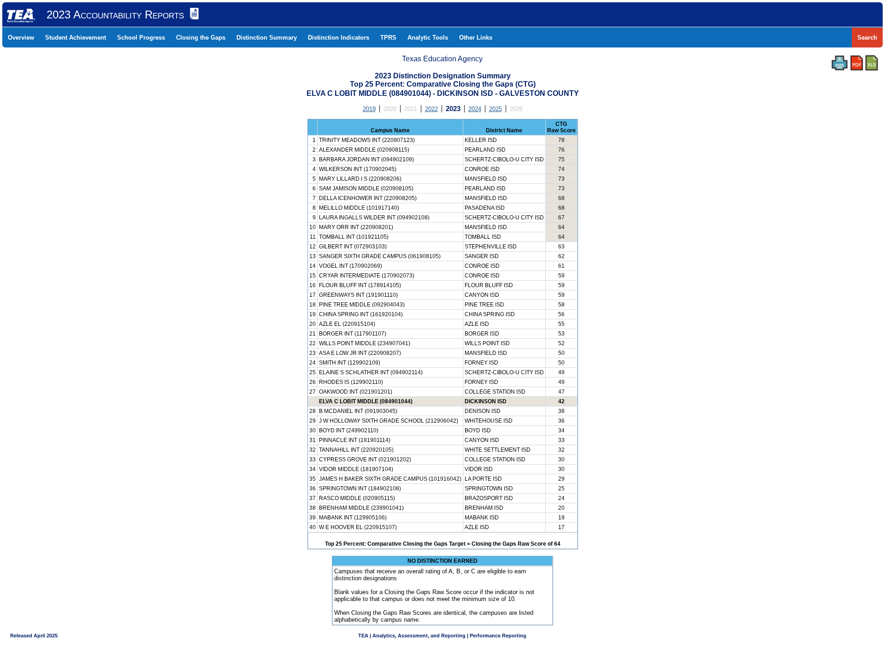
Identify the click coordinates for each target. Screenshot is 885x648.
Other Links (475, 37)
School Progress (141, 37)
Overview (21, 37)
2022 (431, 109)
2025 (495, 109)
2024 (474, 109)
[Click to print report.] (839, 63)
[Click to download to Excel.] (871, 63)
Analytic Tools (427, 37)
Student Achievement (75, 37)
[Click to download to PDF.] (856, 63)
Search (867, 37)
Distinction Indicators (338, 37)
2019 (369, 109)
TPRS (388, 37)
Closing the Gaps (200, 37)
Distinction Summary (266, 37)
